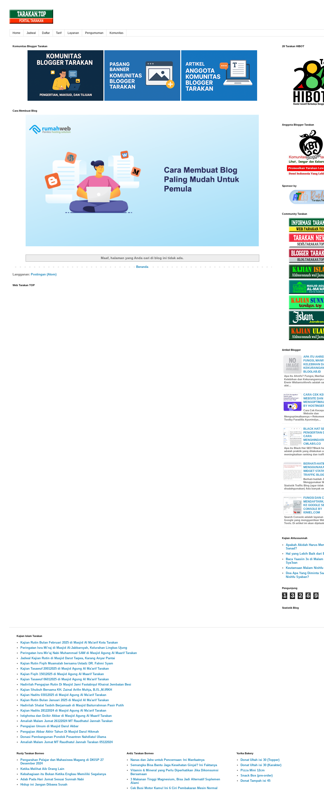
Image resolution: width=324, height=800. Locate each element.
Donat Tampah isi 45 (255, 780)
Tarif (58, 33)
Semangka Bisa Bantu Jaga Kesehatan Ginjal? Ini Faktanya (173, 765)
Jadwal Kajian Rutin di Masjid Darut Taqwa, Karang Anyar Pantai (67, 658)
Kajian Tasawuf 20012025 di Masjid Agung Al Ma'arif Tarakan (64, 668)
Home (16, 33)
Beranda (142, 267)
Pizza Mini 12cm (253, 770)
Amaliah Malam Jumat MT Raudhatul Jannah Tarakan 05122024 (66, 742)
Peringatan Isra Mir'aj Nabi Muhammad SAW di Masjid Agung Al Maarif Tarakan (78, 653)
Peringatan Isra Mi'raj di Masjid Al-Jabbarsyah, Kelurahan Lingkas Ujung (73, 647)
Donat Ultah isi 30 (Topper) (260, 760)
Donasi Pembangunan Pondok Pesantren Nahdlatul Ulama (63, 737)
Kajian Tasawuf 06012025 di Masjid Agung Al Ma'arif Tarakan (64, 679)
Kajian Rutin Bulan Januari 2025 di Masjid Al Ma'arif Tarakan (64, 700)
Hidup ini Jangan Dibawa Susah (43, 784)
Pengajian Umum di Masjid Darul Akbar (49, 726)
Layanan (73, 33)
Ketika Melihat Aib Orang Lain (42, 769)
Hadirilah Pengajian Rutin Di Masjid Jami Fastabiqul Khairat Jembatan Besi (75, 684)
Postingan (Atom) (43, 274)
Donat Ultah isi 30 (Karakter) (261, 765)
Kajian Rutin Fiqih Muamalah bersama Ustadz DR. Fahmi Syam (66, 663)
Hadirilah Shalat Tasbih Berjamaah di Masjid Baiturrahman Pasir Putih (72, 705)
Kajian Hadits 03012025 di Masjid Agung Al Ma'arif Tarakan (63, 695)
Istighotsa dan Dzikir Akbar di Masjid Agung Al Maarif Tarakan (66, 716)
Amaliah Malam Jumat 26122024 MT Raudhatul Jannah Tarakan (66, 721)
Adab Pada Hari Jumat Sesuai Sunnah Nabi (52, 779)
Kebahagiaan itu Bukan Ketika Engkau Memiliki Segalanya (63, 774)
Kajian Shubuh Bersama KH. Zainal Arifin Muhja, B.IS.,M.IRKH (66, 689)
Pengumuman (94, 33)
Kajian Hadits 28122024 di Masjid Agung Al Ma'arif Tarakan (63, 710)
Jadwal (31, 33)
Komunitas (116, 33)
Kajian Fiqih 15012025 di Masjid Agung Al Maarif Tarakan (62, 674)
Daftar (46, 33)
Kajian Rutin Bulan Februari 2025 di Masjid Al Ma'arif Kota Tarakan (69, 642)
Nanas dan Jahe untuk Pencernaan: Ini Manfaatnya (167, 760)
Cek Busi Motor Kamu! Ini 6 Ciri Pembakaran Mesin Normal (174, 788)
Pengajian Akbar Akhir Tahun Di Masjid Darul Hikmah (59, 731)
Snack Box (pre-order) (257, 775)
